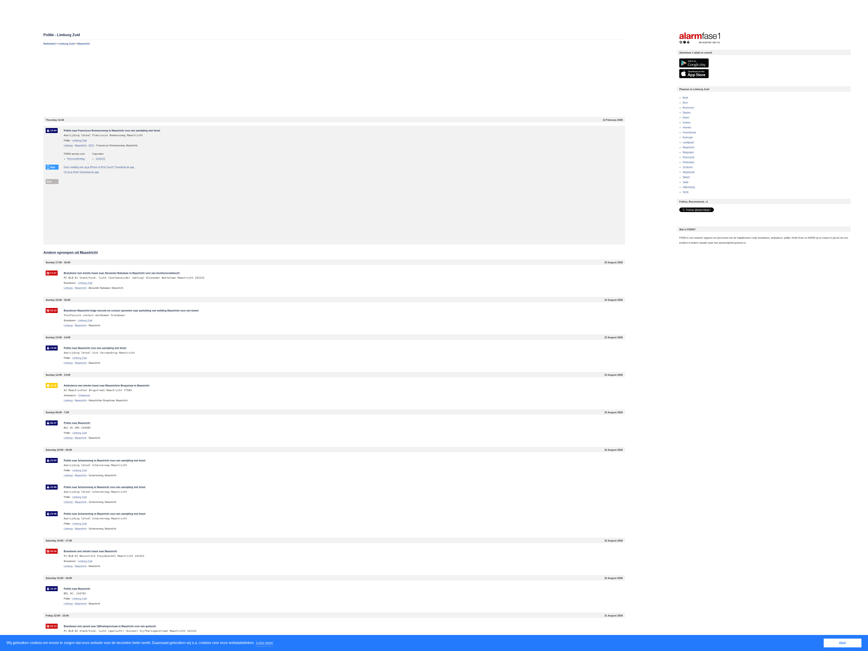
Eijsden (687, 112)
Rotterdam (688, 162)
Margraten (688, 152)
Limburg (68, 145)
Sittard (686, 177)
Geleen (687, 122)
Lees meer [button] (264, 643)
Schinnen (688, 167)
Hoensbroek (689, 132)
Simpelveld (688, 172)
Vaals (686, 182)
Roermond (688, 157)
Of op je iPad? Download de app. (81, 172)
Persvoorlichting (76, 158)
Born (685, 102)
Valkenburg (689, 187)
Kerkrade (688, 137)
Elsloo (686, 117)
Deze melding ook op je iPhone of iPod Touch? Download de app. (99, 167)
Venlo (686, 192)
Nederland (49, 43)
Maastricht (83, 43)
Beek (685, 97)
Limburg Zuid (66, 43)
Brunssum (688, 107)
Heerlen (687, 127)
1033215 (100, 158)
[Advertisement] (179, 81)
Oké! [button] (842, 643)
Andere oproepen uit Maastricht (70, 252)
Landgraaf (688, 142)
